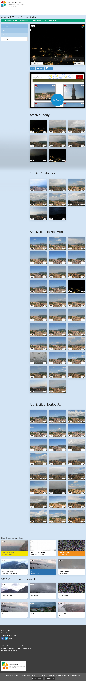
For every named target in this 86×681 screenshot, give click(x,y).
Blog (10, 638)
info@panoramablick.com (9, 650)
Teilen (50, 68)
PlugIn (32, 68)
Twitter (6, 638)
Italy (4, 30)
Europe (5, 26)
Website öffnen (57, 100)
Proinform (8, 630)
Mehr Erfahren (37, 678)
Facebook (2, 638)
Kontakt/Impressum (7, 633)
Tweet (41, 68)
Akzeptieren (50, 678)
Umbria (5, 35)
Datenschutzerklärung (8, 635)
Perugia (5, 39)
